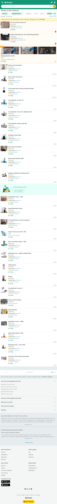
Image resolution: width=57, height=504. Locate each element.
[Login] (54, 2)
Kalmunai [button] (4, 13)
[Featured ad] (55, 61)
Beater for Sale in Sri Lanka (6, 394)
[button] (52, 16)
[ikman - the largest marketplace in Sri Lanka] (8, 2)
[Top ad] (55, 31)
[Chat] (51, 2)
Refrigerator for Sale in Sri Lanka (8, 384)
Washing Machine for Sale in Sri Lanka (9, 389)
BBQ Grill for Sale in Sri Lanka (7, 391)
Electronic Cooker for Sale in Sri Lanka (9, 386)
